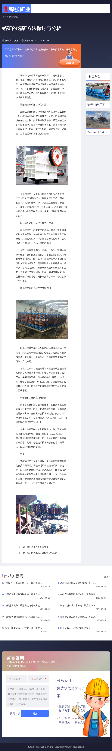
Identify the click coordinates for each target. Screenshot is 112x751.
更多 (107, 576)
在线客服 (69, 62)
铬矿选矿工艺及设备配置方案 (98, 132)
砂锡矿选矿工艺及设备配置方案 (98, 104)
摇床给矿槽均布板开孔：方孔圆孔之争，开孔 (24, 617)
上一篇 (34, 547)
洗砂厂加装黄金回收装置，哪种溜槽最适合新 (24, 583)
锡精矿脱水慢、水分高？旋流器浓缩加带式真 (79, 605)
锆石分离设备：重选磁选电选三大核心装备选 (24, 605)
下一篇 (38, 553)
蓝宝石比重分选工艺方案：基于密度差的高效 (24, 628)
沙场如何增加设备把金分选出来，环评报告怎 (79, 583)
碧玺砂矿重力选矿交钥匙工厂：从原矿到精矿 (79, 617)
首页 (4, 17)
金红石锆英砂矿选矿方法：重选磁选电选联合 (79, 594)
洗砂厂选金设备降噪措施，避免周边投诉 (24, 594)
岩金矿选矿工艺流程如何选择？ (75, 628)
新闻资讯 (13, 17)
